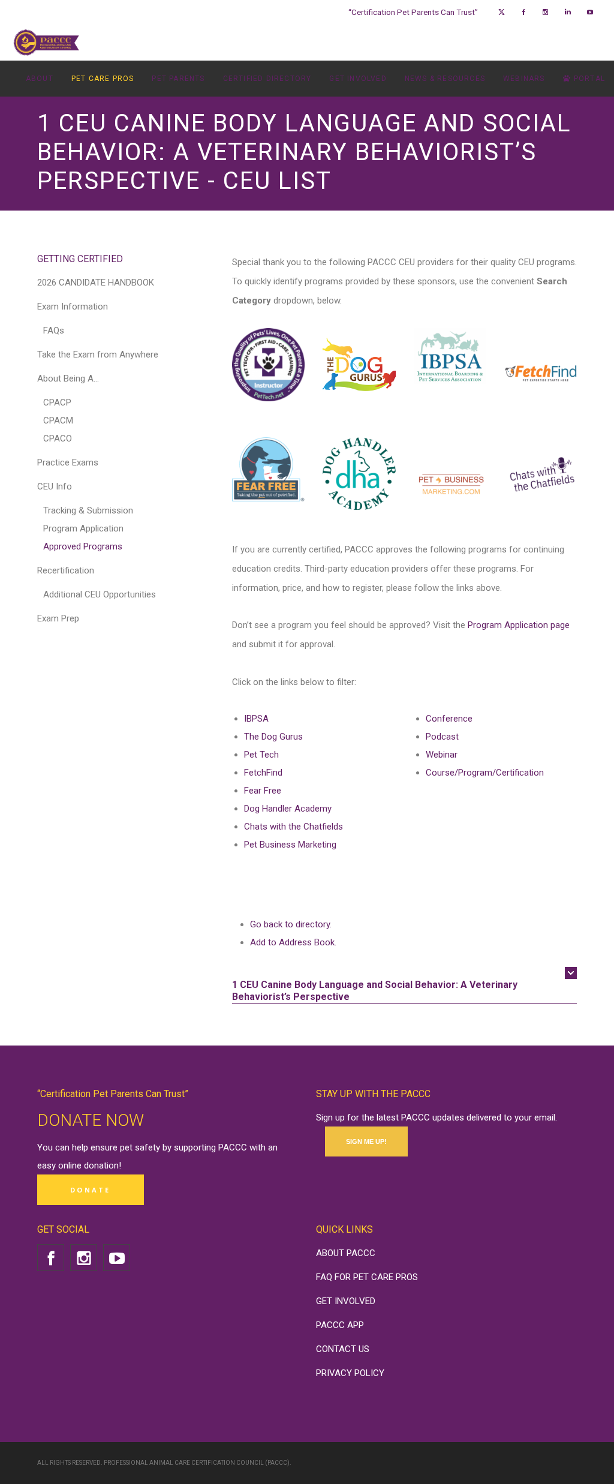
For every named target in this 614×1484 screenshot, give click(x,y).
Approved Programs (82, 546)
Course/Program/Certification (485, 772)
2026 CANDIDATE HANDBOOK (95, 282)
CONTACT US (342, 1349)
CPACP (57, 402)
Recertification (65, 570)
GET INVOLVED (345, 1301)
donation (101, 1165)
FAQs (53, 330)
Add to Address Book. (293, 942)
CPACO (57, 438)
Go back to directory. (291, 924)
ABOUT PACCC (345, 1253)
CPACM (58, 420)
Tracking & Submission (88, 510)
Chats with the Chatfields (293, 826)
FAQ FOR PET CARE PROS (367, 1277)
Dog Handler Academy (288, 808)
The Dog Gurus (273, 736)
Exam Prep (58, 618)
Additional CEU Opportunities (99, 594)
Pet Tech (261, 754)
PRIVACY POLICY (350, 1373)
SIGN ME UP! (366, 1141)
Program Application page (519, 625)
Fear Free (262, 790)
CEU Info (54, 486)
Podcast (442, 736)
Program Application (83, 528)
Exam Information (72, 306)
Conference (449, 718)
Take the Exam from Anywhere (97, 354)
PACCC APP (340, 1325)
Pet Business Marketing (290, 844)
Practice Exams (67, 462)
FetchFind (263, 772)
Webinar (442, 754)
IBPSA (256, 718)
